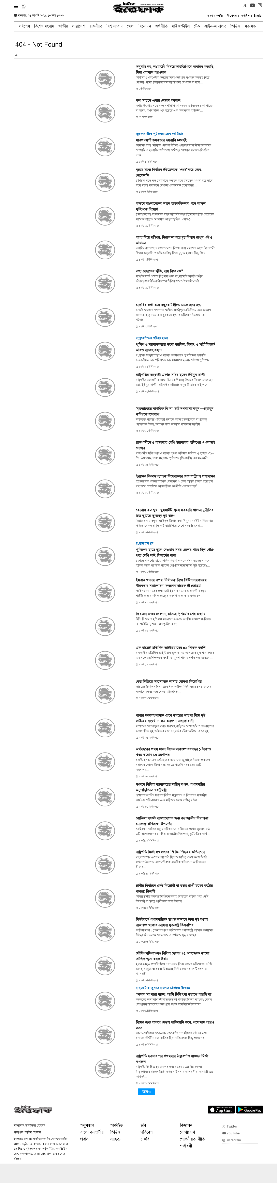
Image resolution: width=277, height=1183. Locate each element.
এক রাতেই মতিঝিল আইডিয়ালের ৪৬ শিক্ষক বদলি (171, 647)
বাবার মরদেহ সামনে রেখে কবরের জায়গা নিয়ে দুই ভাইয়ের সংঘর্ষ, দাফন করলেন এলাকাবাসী (170, 718)
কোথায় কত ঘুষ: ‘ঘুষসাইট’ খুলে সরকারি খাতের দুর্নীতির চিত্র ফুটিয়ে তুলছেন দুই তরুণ (174, 513)
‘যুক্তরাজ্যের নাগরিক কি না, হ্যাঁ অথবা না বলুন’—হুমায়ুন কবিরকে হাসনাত (175, 411)
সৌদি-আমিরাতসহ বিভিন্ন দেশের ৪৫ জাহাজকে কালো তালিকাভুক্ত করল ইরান (172, 956)
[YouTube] (252, 5)
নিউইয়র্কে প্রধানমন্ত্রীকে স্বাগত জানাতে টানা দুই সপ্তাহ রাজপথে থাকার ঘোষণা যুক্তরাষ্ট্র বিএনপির (172, 922)
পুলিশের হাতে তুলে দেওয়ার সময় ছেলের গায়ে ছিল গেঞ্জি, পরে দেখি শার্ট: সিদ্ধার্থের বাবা (175, 552)
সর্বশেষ (24, 26)
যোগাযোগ (187, 1132)
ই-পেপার (232, 15)
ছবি (143, 1125)
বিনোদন (144, 26)
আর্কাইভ (245, 15)
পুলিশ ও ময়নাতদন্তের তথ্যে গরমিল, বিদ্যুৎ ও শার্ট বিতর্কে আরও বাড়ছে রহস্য (175, 347)
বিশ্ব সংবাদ (114, 26)
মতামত (250, 26)
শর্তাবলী (186, 1146)
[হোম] (16, 55)
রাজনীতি (95, 26)
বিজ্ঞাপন (186, 1125)
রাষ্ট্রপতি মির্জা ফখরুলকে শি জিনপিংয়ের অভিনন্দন (170, 852)
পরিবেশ (147, 1132)
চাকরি (145, 1139)
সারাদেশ (78, 26)
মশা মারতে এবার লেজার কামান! (158, 100)
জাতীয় (63, 26)
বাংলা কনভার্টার (215, 15)
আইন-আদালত (215, 26)
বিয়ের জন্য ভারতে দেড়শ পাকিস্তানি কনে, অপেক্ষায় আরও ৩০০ (175, 1025)
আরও (146, 1091)
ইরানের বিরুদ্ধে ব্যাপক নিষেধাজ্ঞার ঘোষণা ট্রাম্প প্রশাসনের (175, 476)
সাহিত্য (115, 1139)
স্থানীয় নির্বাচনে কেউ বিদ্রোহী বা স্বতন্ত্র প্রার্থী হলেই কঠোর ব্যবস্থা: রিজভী (174, 888)
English (258, 15)
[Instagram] (260, 5)
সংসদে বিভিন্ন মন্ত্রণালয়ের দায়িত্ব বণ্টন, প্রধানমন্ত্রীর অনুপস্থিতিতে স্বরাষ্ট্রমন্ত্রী (170, 787)
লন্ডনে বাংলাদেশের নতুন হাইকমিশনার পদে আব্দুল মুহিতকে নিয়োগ (171, 206)
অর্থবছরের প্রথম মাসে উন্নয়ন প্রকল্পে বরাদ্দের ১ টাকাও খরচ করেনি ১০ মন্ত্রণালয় (173, 752)
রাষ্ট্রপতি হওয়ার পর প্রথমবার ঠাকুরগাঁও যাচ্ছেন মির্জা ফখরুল (172, 1059)
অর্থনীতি (161, 26)
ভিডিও (235, 26)
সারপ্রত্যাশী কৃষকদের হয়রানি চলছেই (161, 140)
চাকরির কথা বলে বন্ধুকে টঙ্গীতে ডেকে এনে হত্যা (169, 305)
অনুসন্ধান (87, 1125)
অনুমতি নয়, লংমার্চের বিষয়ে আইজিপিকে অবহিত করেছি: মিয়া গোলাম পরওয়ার (175, 69)
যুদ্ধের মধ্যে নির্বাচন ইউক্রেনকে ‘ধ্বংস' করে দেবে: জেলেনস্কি (169, 172)
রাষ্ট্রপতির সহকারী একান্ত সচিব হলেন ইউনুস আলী (170, 375)
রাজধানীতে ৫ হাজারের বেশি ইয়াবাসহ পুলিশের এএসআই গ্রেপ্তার (175, 445)
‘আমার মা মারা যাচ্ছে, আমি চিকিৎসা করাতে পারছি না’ (174, 994)
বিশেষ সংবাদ (44, 26)
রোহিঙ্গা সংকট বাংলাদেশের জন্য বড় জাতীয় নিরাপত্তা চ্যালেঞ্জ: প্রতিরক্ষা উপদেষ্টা (172, 821)
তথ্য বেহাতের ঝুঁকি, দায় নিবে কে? (159, 271)
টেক (197, 26)
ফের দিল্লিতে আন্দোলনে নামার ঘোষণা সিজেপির (169, 681)
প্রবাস (84, 1139)
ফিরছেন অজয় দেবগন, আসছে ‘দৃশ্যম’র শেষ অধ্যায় (170, 614)
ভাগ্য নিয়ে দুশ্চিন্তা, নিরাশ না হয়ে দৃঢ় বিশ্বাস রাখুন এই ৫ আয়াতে (174, 240)
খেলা (130, 26)
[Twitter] (245, 5)
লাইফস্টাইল (181, 26)
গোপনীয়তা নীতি (192, 1139)
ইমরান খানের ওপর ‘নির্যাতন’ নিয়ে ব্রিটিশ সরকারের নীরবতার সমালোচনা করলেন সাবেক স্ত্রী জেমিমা (171, 583)
